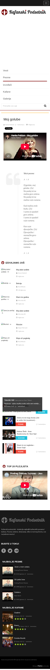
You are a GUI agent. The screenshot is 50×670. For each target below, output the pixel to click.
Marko (40, 666)
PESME (21, 424)
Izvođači (7, 85)
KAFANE (41, 412)
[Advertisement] (25, 42)
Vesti (5, 70)
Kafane (7, 91)
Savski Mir (18, 400)
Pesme (6, 77)
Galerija (7, 98)
